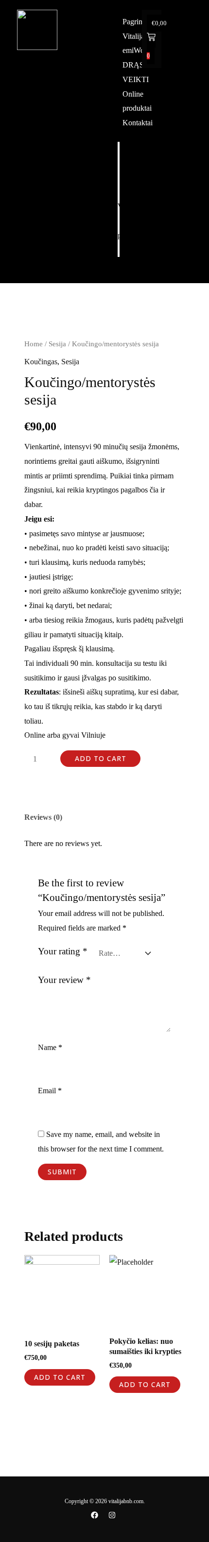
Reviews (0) (43, 817)
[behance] (113, 1515)
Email (50, 1090)
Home (33, 344)
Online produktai (132, 228)
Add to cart (100, 758)
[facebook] (96, 1515)
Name (50, 1047)
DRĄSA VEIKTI (133, 199)
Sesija (57, 344)
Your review (64, 980)
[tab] (104, 817)
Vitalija (133, 163)
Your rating (62, 951)
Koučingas (40, 361)
